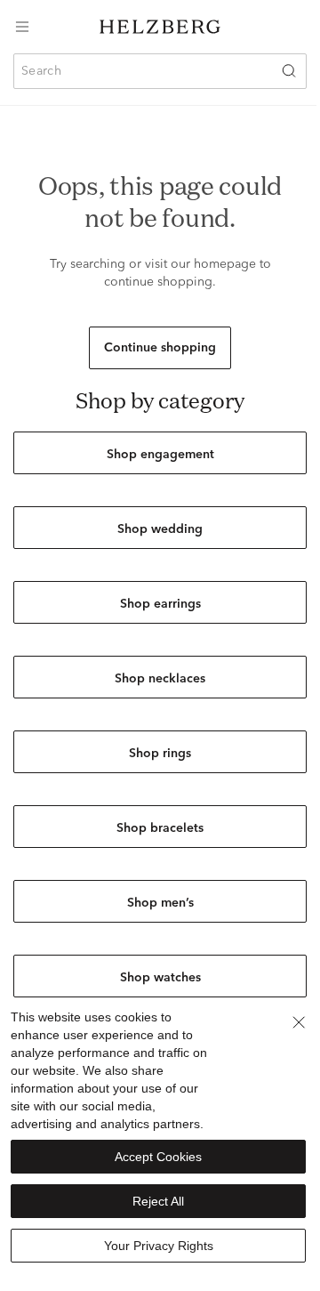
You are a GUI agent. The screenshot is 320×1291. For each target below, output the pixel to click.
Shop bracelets (160, 828)
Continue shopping (160, 348)
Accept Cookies (158, 1157)
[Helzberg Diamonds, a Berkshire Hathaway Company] (160, 27)
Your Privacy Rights (158, 1246)
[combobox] (160, 71)
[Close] (298, 1022)
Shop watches (160, 978)
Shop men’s (160, 903)
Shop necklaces (160, 679)
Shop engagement (160, 454)
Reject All (158, 1201)
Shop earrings (160, 604)
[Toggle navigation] (22, 27)
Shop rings (160, 753)
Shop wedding (160, 529)
